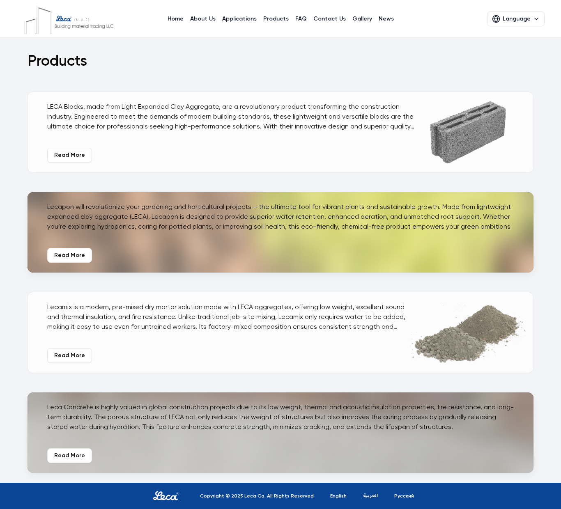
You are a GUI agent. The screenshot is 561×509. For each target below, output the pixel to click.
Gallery (362, 18)
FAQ (301, 18)
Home (176, 18)
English (338, 496)
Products (276, 18)
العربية (370, 495)
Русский (404, 496)
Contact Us (329, 18)
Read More (69, 154)
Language (517, 18)
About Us (203, 18)
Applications (239, 18)
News (386, 18)
